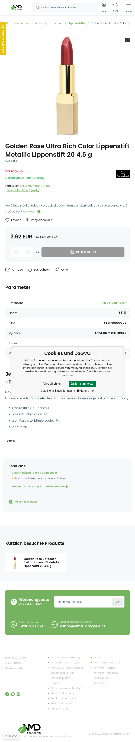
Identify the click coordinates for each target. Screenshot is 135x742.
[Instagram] (18, 694)
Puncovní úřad (60, 708)
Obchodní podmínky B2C (66, 662)
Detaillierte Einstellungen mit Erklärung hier (67, 390)
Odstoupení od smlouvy (65, 657)
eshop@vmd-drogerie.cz (82, 626)
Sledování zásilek (61, 703)
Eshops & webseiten (101, 734)
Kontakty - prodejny (106, 673)
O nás (97, 657)
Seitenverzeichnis (60, 736)
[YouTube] (13, 694)
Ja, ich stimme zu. (82, 383)
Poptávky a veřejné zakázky (67, 667)
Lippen (58, 23)
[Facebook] (7, 694)
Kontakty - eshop (104, 667)
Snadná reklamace (62, 693)
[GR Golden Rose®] (123, 179)
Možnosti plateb (60, 678)
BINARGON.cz (122, 734)
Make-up (41, 23)
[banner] (16, 8)
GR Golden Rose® (18, 190)
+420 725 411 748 (32, 626)
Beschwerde (101, 678)
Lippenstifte (77, 23)
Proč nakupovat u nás (107, 662)
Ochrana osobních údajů (66, 688)
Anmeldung (117, 602)
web (35, 190)
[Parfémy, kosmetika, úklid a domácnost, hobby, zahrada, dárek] (6, 23)
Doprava (56, 683)
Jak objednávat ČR (62, 673)
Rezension (100, 683)
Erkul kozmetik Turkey (35, 186)
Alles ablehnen (52, 383)
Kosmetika (22, 23)
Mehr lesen (29, 211)
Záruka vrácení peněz (64, 698)
